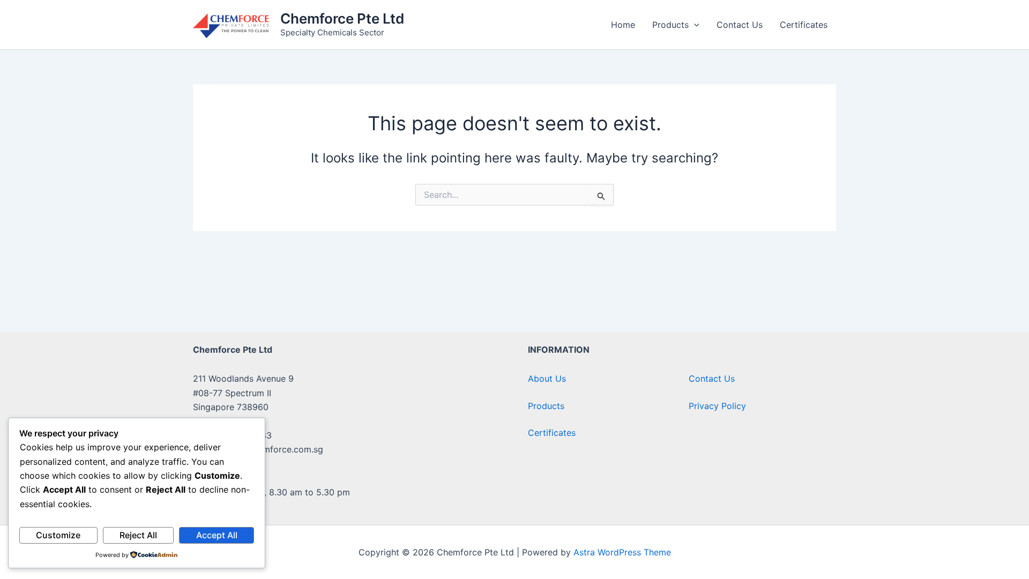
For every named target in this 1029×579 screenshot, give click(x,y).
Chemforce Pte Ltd (342, 18)
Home (623, 24)
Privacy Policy (717, 405)
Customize (58, 535)
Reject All (138, 535)
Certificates (803, 24)
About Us (547, 378)
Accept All (216, 535)
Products (670, 24)
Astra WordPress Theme (622, 552)
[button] (694, 25)
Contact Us (740, 24)
